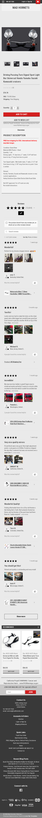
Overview (21, 130)
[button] (34, 208)
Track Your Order (21, 735)
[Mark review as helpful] (35, 283)
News (21, 745)
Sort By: (25, 237)
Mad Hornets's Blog (21, 738)
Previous (3, 39)
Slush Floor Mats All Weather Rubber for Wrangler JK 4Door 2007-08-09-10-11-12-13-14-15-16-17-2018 (21, 763)
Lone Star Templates (31, 816)
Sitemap (18, 814)
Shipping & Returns (21, 724)
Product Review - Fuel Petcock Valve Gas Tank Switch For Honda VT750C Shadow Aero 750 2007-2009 (21, 767)
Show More (15, 322)
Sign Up (29, 1)
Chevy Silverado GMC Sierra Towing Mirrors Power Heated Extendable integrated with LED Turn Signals (21, 772)
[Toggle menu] (3, 3)
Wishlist (21, 719)
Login (23, 1)
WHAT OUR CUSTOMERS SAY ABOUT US (21, 748)
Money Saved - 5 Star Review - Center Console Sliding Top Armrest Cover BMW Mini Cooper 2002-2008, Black (21, 777)
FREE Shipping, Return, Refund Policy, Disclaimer (21, 740)
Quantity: (6, 108)
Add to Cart (11, 671)
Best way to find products (21, 743)
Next (38, 39)
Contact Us (21, 751)
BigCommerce (13, 816)
